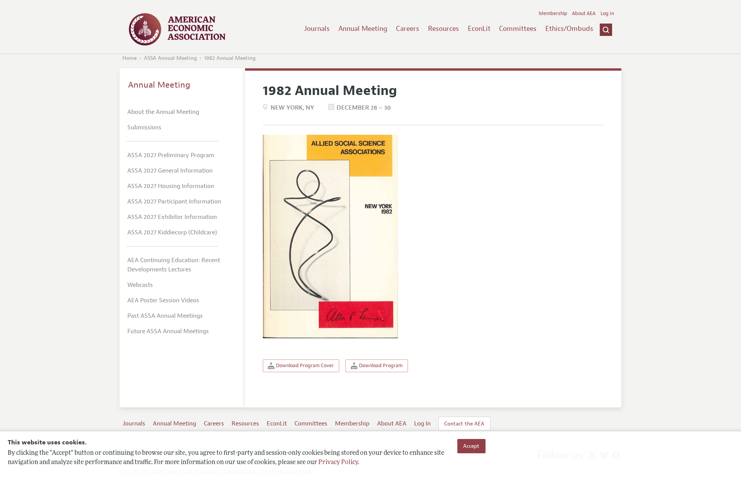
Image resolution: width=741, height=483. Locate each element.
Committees (517, 28)
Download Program (380, 366)
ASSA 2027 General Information (170, 171)
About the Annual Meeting (163, 112)
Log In (607, 13)
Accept (471, 445)
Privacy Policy (338, 462)
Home (129, 58)
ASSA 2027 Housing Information (170, 186)
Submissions (144, 127)
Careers (407, 28)
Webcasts (140, 285)
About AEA (584, 13)
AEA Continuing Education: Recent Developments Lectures (173, 264)
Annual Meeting (362, 28)
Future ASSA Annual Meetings (168, 331)
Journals (317, 28)
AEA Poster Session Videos (163, 300)
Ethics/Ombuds (569, 28)
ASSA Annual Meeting (170, 58)
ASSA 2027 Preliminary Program (170, 155)
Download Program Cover (304, 366)
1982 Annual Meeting (229, 58)
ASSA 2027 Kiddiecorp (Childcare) (172, 232)
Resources (443, 28)
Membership (553, 13)
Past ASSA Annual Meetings (165, 316)
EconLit (479, 28)
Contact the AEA (464, 423)
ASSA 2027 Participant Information (174, 201)
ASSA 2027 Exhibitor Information (172, 217)
